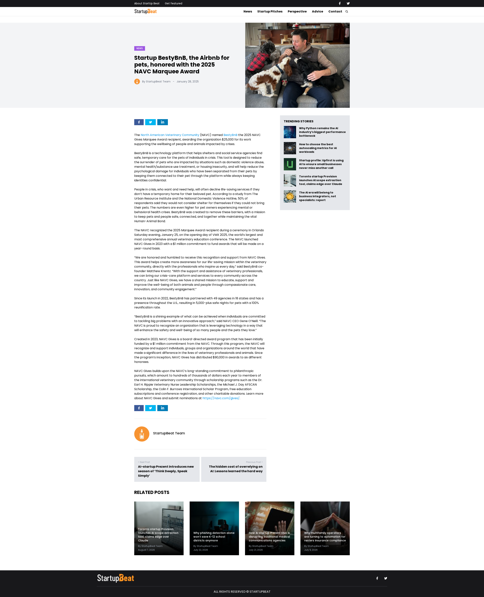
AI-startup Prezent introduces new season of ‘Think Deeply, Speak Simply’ (166, 471)
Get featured (173, 3)
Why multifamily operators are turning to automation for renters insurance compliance (325, 536)
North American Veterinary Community (170, 135)
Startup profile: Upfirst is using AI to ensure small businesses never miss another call (321, 164)
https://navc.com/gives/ (221, 398)
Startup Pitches (269, 11)
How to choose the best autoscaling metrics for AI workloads (318, 148)
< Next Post (144, 462)
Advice (317, 11)
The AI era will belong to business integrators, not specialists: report (317, 196)
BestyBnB (230, 135)
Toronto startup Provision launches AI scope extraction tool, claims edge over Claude (321, 180)
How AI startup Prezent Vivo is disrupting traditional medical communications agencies (269, 536)
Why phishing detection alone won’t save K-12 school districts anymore (213, 536)
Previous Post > (254, 462)
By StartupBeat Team (156, 81)
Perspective (297, 11)
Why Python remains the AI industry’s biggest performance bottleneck (322, 132)
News (248, 11)
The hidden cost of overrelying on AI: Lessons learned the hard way (236, 468)
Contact (335, 11)
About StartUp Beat (147, 3)
